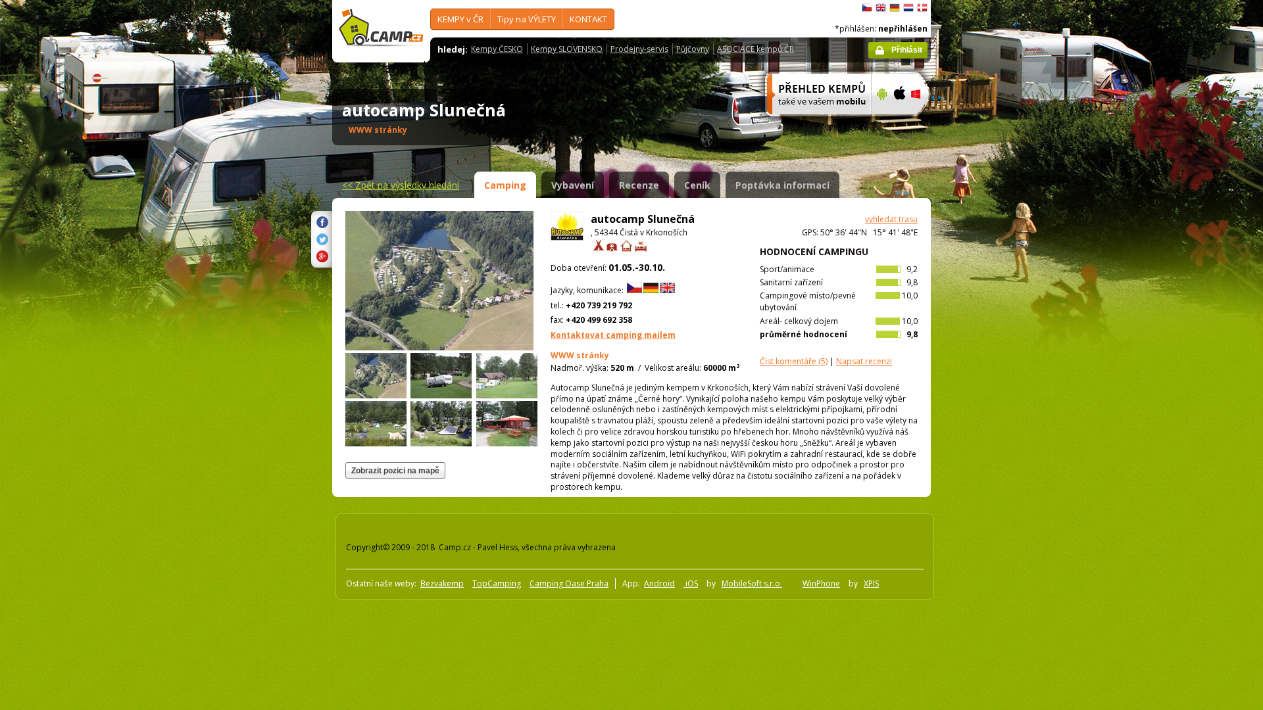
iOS (690, 583)
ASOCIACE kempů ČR (755, 49)
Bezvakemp (442, 583)
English (881, 7)
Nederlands (908, 7)
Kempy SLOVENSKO (567, 49)
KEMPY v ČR (460, 19)
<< (400, 185)
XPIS (871, 583)
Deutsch (894, 7)
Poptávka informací (782, 185)
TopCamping (496, 583)
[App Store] (899, 123)
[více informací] (813, 123)
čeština (867, 7)
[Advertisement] (986, 395)
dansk (922, 7)
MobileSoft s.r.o (752, 583)
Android (659, 583)
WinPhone (821, 583)
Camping (505, 185)
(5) (794, 361)
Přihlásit (906, 50)
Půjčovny (692, 49)
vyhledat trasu (891, 219)
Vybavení (572, 185)
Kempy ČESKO (497, 49)
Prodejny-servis (639, 49)
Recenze (639, 185)
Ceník (697, 185)
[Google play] (880, 123)
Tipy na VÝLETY (526, 19)
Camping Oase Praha (569, 583)
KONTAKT (588, 19)
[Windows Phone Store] (924, 123)
